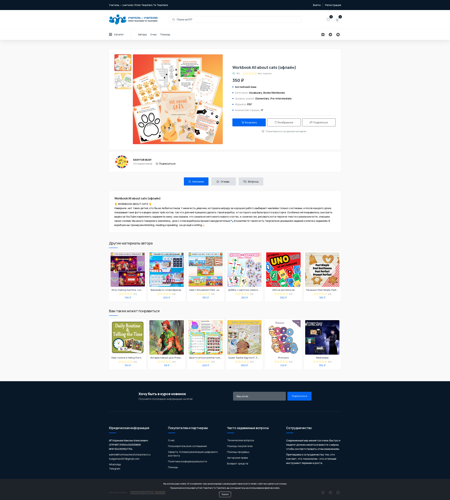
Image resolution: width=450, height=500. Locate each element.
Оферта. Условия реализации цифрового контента (193, 453)
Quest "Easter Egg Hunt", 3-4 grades (244, 357)
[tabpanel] (225, 212)
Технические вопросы (240, 440)
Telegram (114, 468)
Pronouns (283, 357)
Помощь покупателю (240, 446)
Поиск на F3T (184, 19)
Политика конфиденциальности (187, 461)
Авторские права (237, 457)
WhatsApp (115, 464)
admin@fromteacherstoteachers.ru (129, 454)
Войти (317, 5)
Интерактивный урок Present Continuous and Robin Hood (166, 357)
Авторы (142, 34)
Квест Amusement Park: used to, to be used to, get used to (205, 290)
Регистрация (333, 5)
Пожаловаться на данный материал (286, 131)
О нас (153, 34)
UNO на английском (283, 290)
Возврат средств (237, 463)
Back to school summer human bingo (205, 357)
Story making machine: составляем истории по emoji (127, 290)
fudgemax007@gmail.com (124, 458)
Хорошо (225, 494)
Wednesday (322, 357)
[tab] (196, 181)
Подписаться (167, 163)
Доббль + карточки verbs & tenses (244, 290)
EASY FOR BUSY (142, 159)
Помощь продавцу (238, 452)
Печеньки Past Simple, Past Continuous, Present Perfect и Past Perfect (322, 290)
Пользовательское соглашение (187, 446)
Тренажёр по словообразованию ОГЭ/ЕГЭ (166, 290)
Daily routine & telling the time (127, 357)
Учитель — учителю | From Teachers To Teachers (138, 5)
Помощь (165, 34)
